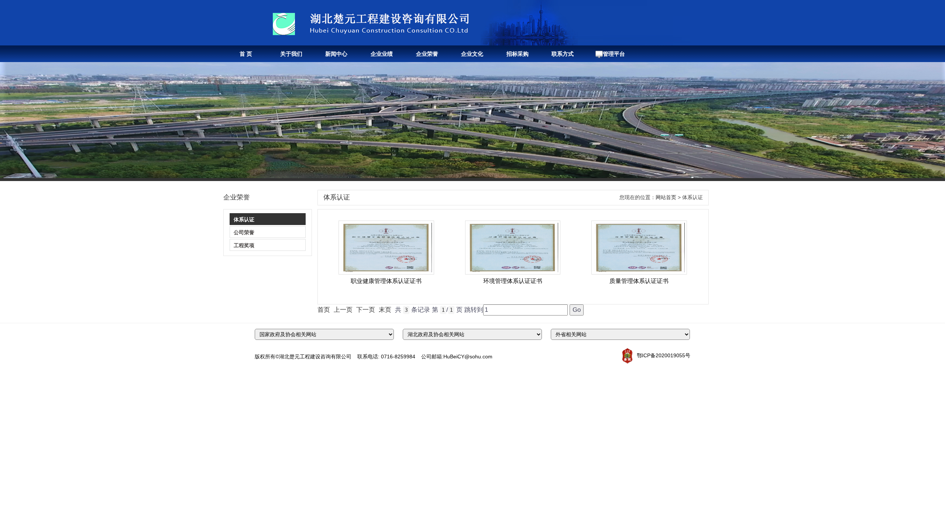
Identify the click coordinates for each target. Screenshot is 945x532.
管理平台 (614, 54)
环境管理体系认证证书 (512, 281)
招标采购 (517, 54)
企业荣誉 (427, 54)
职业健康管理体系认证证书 (386, 281)
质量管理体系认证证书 (639, 281)
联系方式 (562, 54)
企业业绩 (382, 54)
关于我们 (291, 54)
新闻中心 (336, 54)
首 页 (246, 54)
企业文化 (472, 54)
